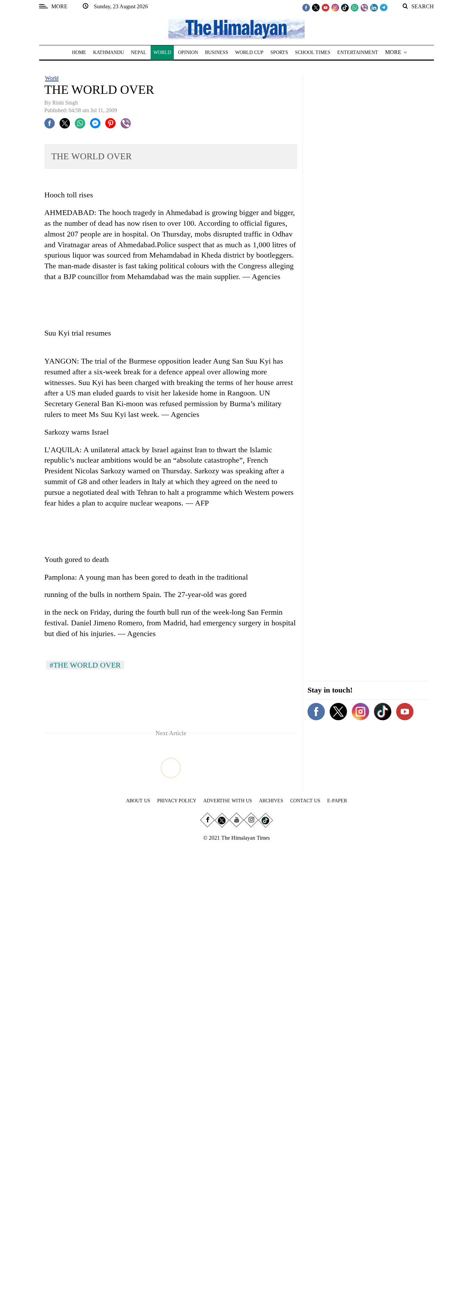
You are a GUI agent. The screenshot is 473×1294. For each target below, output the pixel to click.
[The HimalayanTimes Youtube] (325, 7)
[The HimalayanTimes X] (316, 7)
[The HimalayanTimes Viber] (364, 7)
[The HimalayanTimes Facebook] (306, 7)
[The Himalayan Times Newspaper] (236, 29)
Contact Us (305, 800)
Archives (271, 800)
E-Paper (337, 800)
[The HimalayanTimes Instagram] (335, 7)
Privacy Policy (176, 800)
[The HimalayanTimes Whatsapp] (354, 7)
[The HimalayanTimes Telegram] (383, 7)
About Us (138, 800)
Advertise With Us (227, 800)
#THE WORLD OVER (85, 665)
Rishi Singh (65, 103)
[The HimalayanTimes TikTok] (345, 7)
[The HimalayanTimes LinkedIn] (374, 7)
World (52, 78)
